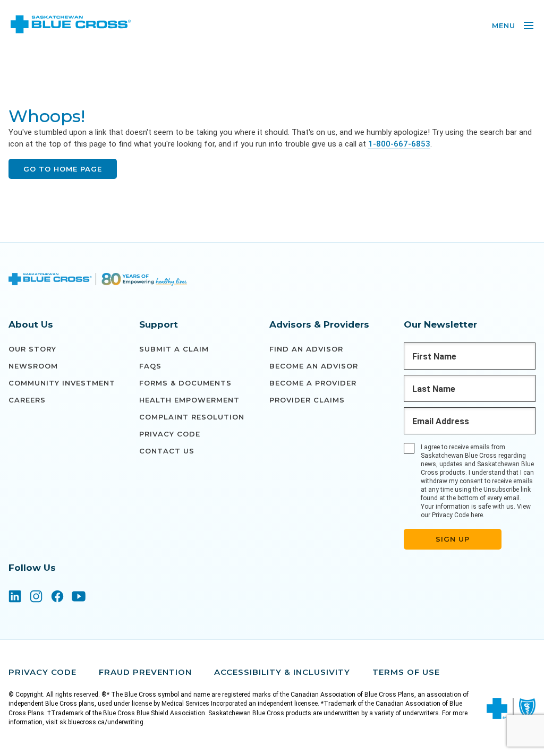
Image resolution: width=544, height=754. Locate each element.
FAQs (150, 366)
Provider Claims (307, 400)
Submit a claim (174, 349)
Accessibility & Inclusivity (282, 672)
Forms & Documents (185, 383)
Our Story (32, 349)
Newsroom (33, 366)
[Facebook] (57, 597)
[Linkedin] (15, 597)
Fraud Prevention (145, 672)
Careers (27, 400)
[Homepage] (97, 281)
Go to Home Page (62, 169)
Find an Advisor (306, 349)
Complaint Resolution (191, 417)
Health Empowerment (189, 400)
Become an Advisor (313, 366)
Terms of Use (406, 672)
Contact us (166, 451)
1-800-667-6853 (399, 144)
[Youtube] (78, 597)
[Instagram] (36, 597)
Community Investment (61, 383)
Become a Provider (312, 383)
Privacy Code (169, 434)
